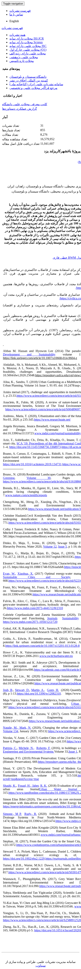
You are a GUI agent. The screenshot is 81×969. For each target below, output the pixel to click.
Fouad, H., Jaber (28, 785)
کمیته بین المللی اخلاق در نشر (28, 80)
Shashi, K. (9, 785)
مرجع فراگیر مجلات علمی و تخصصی (33, 88)
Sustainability (70, 618)
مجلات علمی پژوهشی (23, 57)
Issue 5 (62, 546)
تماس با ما (16, 14)
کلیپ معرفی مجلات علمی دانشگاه (24, 104)
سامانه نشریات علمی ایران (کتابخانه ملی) (36, 84)
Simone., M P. (12, 814)
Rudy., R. (30, 814)
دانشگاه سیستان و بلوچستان (27, 76)
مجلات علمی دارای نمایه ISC (28, 46)
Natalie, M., (11, 727)
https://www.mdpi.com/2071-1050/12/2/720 (30, 621)
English (14, 21)
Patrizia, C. (10, 748)
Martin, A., (38, 690)
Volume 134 (10, 731)
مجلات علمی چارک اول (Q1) (27, 49)
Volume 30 (39, 478)
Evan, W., (9, 573)
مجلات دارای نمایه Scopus (26, 42)
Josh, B (7, 690)
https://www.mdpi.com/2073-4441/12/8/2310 (35, 608)
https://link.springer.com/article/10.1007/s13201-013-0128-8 (42, 645)
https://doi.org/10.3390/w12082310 (39, 693)
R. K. (43, 785)
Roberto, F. (43, 748)
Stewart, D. (22, 690)
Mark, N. (25, 727)
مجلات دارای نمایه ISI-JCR (26, 38)
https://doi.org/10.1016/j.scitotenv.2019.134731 (32, 464)
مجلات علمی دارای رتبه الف (27, 53)
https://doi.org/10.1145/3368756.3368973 (35, 447)
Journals (52, 618)
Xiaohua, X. (25, 573)
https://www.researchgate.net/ (52, 419)
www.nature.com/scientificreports (26, 495)
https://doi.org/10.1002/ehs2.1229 (24, 858)
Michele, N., (26, 748)
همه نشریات (17, 34)
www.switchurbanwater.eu (56, 656)
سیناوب (41, 965)
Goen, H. (53, 690)
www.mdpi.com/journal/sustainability (57, 433)
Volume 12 (50, 546)
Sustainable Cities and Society (36, 577)
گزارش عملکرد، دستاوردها (19, 108)
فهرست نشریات (20, 10)
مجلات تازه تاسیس (21, 61)
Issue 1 (73, 751)
